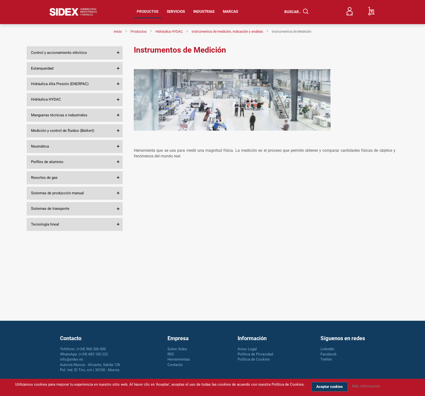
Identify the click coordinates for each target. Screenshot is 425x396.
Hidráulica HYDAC (169, 31)
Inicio (118, 31)
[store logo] (73, 12)
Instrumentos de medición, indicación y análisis (228, 31)
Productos (139, 31)
